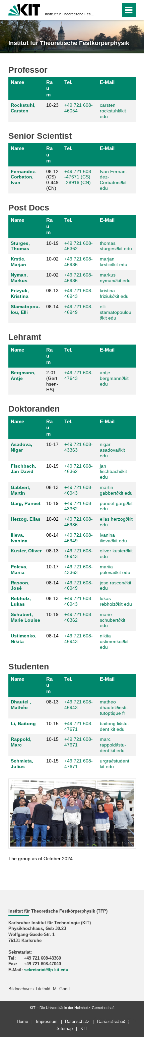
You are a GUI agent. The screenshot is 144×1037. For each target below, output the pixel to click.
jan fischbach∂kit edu (113, 471)
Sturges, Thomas (20, 245)
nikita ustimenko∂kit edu (114, 641)
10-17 (52, 444)
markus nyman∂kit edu (115, 277)
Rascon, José (20, 585)
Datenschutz (77, 1021)
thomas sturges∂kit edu (116, 245)
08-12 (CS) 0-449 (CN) (52, 180)
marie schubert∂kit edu (112, 620)
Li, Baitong (23, 723)
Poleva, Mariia (19, 569)
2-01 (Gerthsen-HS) (52, 381)
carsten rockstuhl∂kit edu (113, 110)
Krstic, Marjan (18, 261)
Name (17, 82)
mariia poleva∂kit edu (115, 569)
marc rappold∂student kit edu (113, 744)
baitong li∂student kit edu (114, 726)
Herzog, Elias (26, 519)
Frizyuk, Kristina (20, 293)
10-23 (52, 105)
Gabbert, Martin (20, 490)
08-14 (52, 306)
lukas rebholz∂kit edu (116, 601)
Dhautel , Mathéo (21, 704)
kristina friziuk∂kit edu (114, 293)
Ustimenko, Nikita (24, 638)
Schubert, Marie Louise (25, 617)
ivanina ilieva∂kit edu (113, 537)
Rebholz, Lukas (21, 601)
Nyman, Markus (19, 277)
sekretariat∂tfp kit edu (46, 970)
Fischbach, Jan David (23, 468)
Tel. (68, 82)
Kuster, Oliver (26, 550)
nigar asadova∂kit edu (112, 450)
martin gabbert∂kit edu (116, 490)
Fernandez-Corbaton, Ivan (24, 177)
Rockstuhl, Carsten (23, 107)
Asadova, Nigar (21, 447)
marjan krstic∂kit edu (113, 261)
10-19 (52, 243)
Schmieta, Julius (22, 763)
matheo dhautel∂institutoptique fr (114, 707)
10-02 (52, 259)
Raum (49, 88)
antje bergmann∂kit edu (114, 378)
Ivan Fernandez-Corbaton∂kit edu (113, 180)
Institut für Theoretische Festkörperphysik (70, 14)
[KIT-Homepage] (24, 9)
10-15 (52, 723)
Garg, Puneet (26, 503)
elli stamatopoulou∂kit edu (115, 312)
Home (22, 1021)
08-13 (52, 290)
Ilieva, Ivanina (19, 537)
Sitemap (65, 1028)
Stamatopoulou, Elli (25, 309)
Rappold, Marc (21, 741)
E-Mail (107, 82)
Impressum (47, 1021)
